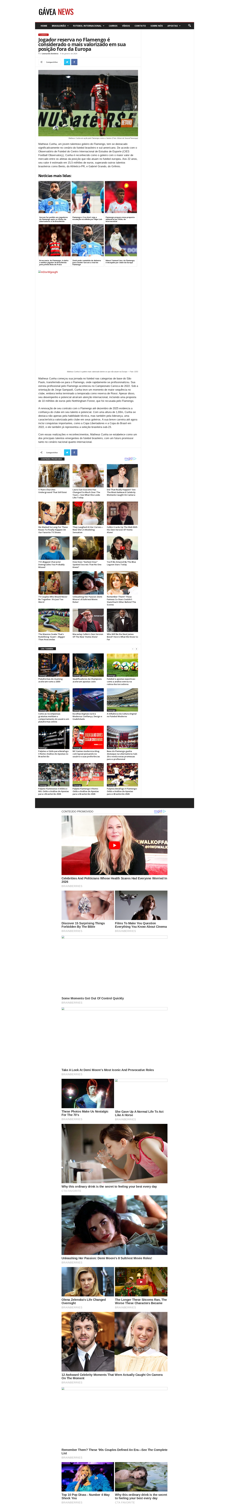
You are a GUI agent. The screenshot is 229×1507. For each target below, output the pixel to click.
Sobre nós (156, 25)
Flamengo (43, 35)
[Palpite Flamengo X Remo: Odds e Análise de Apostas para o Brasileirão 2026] (88, 774)
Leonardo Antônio (50, 53)
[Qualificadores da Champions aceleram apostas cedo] (88, 665)
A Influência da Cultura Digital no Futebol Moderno (122, 715)
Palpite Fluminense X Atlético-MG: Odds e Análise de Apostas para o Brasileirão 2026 (53, 791)
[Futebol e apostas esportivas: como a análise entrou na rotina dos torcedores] (122, 665)
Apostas (172, 25)
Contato (140, 25)
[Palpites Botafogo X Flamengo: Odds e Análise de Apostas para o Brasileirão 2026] (122, 774)
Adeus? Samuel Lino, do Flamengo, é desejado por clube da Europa (120, 261)
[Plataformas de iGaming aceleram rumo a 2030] (53, 665)
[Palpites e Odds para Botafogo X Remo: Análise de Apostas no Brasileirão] (53, 737)
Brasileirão (59, 25)
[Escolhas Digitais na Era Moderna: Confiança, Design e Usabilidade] (88, 700)
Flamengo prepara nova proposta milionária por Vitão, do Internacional (120, 219)
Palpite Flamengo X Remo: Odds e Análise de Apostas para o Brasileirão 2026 (86, 791)
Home (44, 25)
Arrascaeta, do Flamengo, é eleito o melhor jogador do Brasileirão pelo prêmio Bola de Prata (53, 262)
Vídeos (126, 25)
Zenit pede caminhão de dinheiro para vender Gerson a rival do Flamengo (86, 262)
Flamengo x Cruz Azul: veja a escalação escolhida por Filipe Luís (87, 218)
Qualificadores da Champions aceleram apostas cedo (87, 680)
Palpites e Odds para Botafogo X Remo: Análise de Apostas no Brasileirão (53, 754)
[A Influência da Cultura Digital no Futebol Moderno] (122, 700)
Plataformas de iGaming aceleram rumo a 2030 (50, 680)
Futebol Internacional (87, 25)
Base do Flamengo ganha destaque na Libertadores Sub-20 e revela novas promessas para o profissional (122, 755)
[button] (189, 25)
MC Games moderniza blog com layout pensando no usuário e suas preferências (86, 754)
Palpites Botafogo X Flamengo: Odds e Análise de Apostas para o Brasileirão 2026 (122, 791)
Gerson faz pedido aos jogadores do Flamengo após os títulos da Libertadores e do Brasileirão (53, 219)
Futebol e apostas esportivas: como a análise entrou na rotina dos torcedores (121, 681)
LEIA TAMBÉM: (47, 649)
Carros (113, 25)
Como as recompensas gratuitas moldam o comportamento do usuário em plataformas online (53, 717)
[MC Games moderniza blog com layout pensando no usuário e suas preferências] (88, 737)
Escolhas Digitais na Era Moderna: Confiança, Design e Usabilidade (87, 716)
